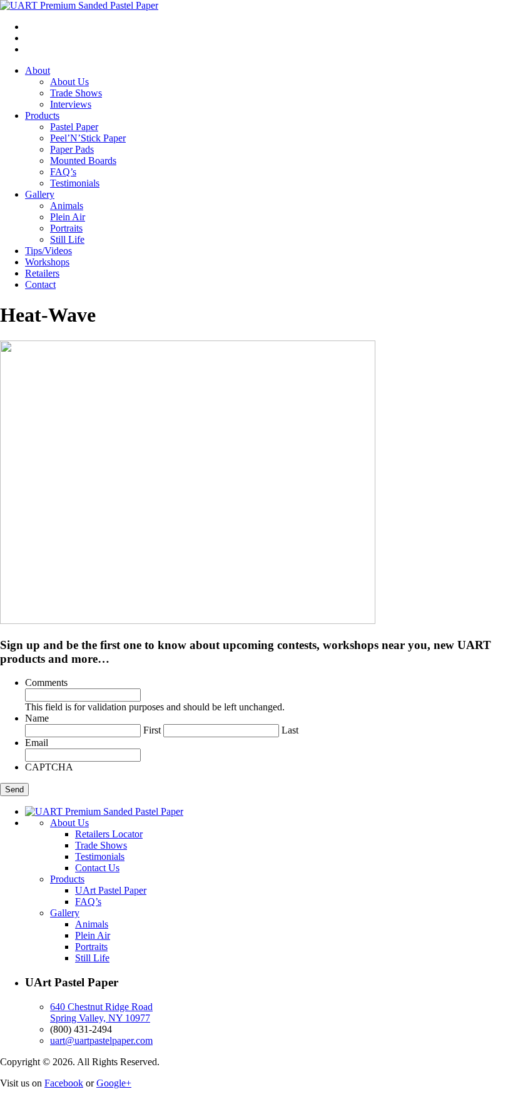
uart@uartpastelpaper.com (101, 1040)
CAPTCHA (49, 767)
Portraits (66, 228)
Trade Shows (76, 93)
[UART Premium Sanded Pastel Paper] (79, 5)
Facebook (63, 1083)
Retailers (42, 273)
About (37, 70)
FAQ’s (63, 171)
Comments (46, 682)
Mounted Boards (83, 160)
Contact (40, 284)
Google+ (113, 1083)
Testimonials (74, 183)
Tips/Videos (48, 250)
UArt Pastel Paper (110, 890)
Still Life (67, 239)
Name (37, 718)
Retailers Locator (109, 834)
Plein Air (67, 217)
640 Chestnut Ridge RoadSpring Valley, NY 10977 (101, 1012)
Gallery (39, 194)
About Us (69, 81)
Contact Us (97, 867)
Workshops (47, 262)
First (152, 730)
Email (36, 742)
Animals (66, 205)
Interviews (70, 104)
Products (42, 115)
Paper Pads (72, 149)
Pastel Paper (74, 126)
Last (290, 730)
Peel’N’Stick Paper (88, 138)
